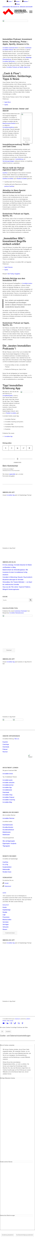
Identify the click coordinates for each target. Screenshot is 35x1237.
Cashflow (5, 173)
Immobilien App (8, 436)
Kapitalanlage (6, 910)
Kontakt (6, 883)
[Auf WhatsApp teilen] (12, 448)
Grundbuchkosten (8, 827)
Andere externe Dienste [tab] (6, 1162)
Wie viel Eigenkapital (9, 841)
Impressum (17, 1018)
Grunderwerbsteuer (8, 830)
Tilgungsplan (6, 846)
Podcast (5, 749)
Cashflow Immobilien (8, 178)
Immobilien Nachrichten (9, 61)
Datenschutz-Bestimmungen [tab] (7, 1215)
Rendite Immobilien (22, 178)
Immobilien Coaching (9, 800)
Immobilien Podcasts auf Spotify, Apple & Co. (18, 67)
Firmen (18, 4)
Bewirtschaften (7, 919)
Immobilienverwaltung (8, 127)
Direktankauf (7, 886)
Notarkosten (6, 834)
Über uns (16, 739)
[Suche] (25, 11)
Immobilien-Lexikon (27, 283)
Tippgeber (17, 274)
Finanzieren (6, 917)
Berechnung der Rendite (9, 123)
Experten (5, 742)
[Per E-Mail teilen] (29, 448)
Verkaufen (6, 927)
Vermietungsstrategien (8, 161)
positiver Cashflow (9, 186)
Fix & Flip (5, 864)
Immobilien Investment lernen (10, 47)
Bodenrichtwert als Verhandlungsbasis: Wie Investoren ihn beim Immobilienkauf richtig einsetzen (15, 572)
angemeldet (12, 474)
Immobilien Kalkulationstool (16, 613)
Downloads (6, 747)
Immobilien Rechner (8, 818)
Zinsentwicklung (7, 59)
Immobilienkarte (7, 790)
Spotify (6, 104)
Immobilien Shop (7, 795)
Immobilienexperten (8, 395)
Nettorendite (6, 869)
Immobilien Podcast (8, 797)
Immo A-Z (6, 905)
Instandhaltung (19, 159)
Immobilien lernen (8, 773)
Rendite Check (7, 872)
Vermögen (6, 924)
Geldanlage (28, 57)
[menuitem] (9, 1)
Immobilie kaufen (8, 780)
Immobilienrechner (8, 785)
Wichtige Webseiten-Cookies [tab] (7, 1078)
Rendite (5, 912)
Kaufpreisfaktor (7, 867)
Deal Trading (10, 274)
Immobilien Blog (7, 802)
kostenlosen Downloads (20, 611)
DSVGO (4, 1020)
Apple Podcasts (8, 267)
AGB (8, 1020)
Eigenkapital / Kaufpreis (9, 843)
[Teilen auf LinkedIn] (17, 448)
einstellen (8, 1031)
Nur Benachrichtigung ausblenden (24, 1235)
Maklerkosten (7, 832)
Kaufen (5, 907)
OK (2, 1031)
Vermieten (6, 922)
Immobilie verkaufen (8, 782)
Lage (4, 915)
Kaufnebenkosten (8, 825)
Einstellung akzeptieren (7, 1235)
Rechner (26, 1)
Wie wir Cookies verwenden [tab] (7, 1045)
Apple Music (7, 102)
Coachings (6, 744)
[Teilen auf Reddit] (23, 448)
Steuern (18, 1)
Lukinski (28, 1018)
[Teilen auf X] (6, 448)
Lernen (10, 1)
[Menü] (29, 11)
